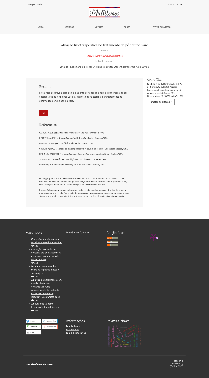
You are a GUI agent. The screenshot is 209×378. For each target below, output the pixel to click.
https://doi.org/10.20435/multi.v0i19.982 (104, 56)
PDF (43, 112)
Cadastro (170, 5)
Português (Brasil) (36, 4)
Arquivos (69, 27)
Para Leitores (72, 326)
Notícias (99, 27)
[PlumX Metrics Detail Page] (153, 237)
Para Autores (72, 329)
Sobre (127, 27)
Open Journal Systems (77, 232)
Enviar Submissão (162, 27)
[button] (33, 321)
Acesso (179, 5)
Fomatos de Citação (160, 102)
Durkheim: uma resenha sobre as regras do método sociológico (45, 269)
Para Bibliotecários (76, 333)
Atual (41, 27)
